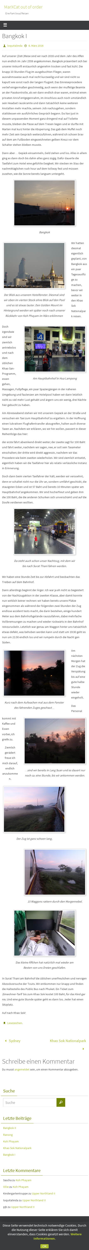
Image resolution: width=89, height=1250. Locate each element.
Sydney (14, 1040)
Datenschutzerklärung (36, 1221)
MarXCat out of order (23, 7)
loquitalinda (14, 45)
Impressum (60, 1221)
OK (44, 1246)
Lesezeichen (14, 1023)
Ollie (6, 1184)
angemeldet (21, 1067)
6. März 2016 (36, 45)
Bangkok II (9, 1125)
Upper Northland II (43, 1191)
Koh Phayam (11, 1139)
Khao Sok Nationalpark (68, 1040)
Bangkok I (9, 1152)
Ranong (8, 1132)
